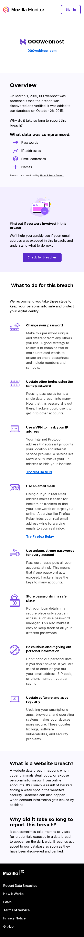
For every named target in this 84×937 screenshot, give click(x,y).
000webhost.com (42, 51)
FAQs (7, 902)
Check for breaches (42, 257)
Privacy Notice (14, 918)
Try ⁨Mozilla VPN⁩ (39, 472)
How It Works (13, 894)
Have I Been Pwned (52, 175)
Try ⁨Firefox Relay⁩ (40, 536)
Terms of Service (16, 910)
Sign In (71, 9)
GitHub (8, 926)
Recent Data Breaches (20, 886)
